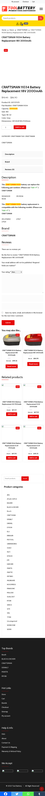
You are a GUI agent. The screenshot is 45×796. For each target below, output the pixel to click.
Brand (7, 162)
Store (4, 694)
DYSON (9, 527)
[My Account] (17, 23)
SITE (8, 609)
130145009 (6, 196)
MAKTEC (10, 572)
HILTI (8, 552)
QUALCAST (11, 597)
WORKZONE (11, 625)
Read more (11, 366)
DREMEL (10, 523)
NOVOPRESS (11, 584)
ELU (8, 532)
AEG (8, 495)
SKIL (8, 613)
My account (15, 2)
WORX (9, 629)
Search (25, 478)
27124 (4, 222)
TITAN (9, 617)
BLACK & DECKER (12, 507)
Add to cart (19, 127)
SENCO (9, 605)
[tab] (22, 154)
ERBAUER (10, 536)
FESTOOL (10, 540)
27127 (18, 219)
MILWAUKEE (11, 580)
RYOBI (9, 601)
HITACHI (9, 556)
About (4, 738)
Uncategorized (12, 621)
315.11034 (19, 196)
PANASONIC (11, 589)
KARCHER (10, 564)
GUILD (9, 548)
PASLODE (10, 593)
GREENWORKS (12, 544)
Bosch (9, 511)
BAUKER (9, 503)
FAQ (3, 734)
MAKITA (9, 568)
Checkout (26, 2)
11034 (4, 199)
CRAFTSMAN (16, 136)
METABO (10, 576)
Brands (4, 703)
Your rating (6, 272)
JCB (8, 560)
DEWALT (10, 519)
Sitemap (5, 712)
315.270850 (6, 219)
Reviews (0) (9, 169)
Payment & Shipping (9, 747)
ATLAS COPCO (12, 499)
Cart (33, 2)
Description (9, 154)
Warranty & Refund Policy (11, 751)
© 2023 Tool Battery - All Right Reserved (22, 786)
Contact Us (6, 743)
